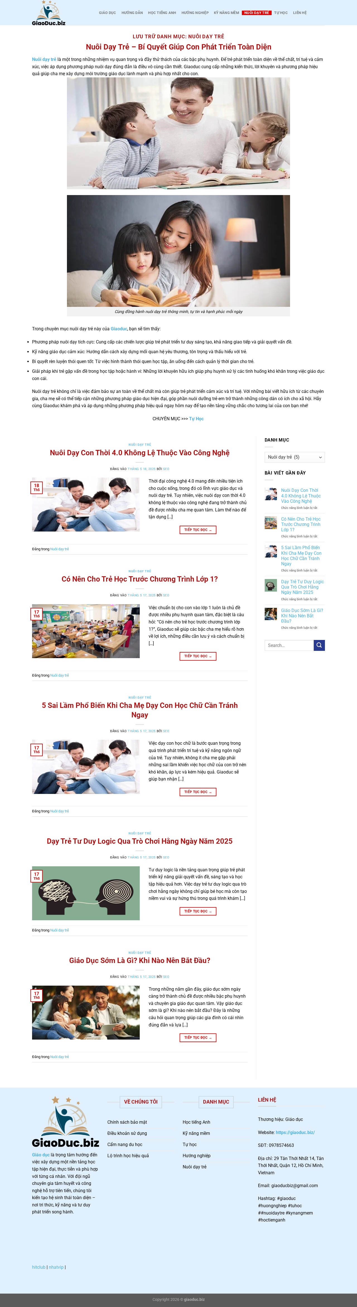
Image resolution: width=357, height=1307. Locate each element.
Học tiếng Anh (162, 13)
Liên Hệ (300, 13)
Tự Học (196, 418)
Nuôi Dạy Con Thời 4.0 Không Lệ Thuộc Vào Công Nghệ (140, 453)
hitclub (38, 1267)
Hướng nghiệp (195, 13)
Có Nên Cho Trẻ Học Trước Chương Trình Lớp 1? (140, 579)
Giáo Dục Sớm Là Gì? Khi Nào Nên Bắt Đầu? (139, 960)
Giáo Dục (107, 13)
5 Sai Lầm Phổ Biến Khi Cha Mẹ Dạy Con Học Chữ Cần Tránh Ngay (301, 555)
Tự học (281, 13)
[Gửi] (319, 645)
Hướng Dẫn (132, 13)
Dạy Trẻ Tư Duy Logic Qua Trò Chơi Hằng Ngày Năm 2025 (140, 841)
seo (166, 469)
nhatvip (56, 1267)
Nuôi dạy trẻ (256, 13)
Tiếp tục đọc (198, 530)
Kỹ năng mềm (226, 13)
